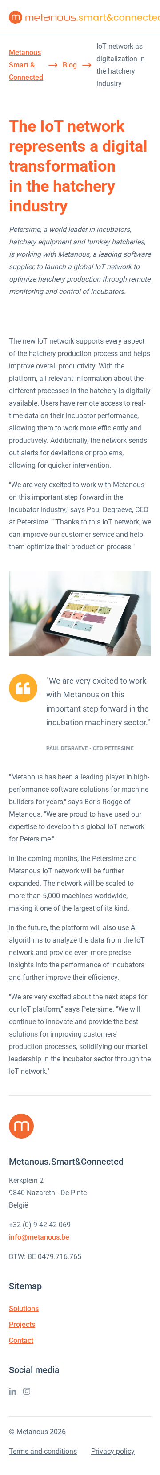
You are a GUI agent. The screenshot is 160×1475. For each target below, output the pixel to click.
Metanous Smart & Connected (26, 65)
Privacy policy (113, 1451)
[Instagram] (26, 1391)
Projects (22, 1324)
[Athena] (80, 613)
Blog (70, 65)
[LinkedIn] (12, 1391)
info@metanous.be (39, 1237)
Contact (21, 1340)
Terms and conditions (43, 1451)
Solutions (24, 1308)
